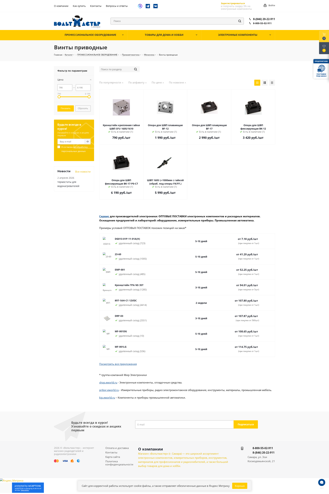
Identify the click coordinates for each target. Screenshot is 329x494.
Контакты (111, 452)
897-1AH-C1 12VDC (126, 300)
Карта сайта (112, 457)
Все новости (83, 171)
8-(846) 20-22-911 (264, 19)
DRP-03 (119, 316)
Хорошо (240, 485)
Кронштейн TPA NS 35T (129, 285)
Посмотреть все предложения (118, 364)
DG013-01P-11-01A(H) (127, 238)
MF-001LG (120, 346)
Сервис (104, 216)
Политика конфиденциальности (119, 463)
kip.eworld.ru (107, 397)
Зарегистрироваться (233, 3)
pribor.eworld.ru (109, 390)
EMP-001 (120, 269)
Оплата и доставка (117, 448)
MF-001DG (121, 331)
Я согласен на (74, 149)
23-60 (118, 254)
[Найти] (240, 21)
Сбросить (83, 108)
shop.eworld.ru (108, 382)
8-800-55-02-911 (262, 23)
